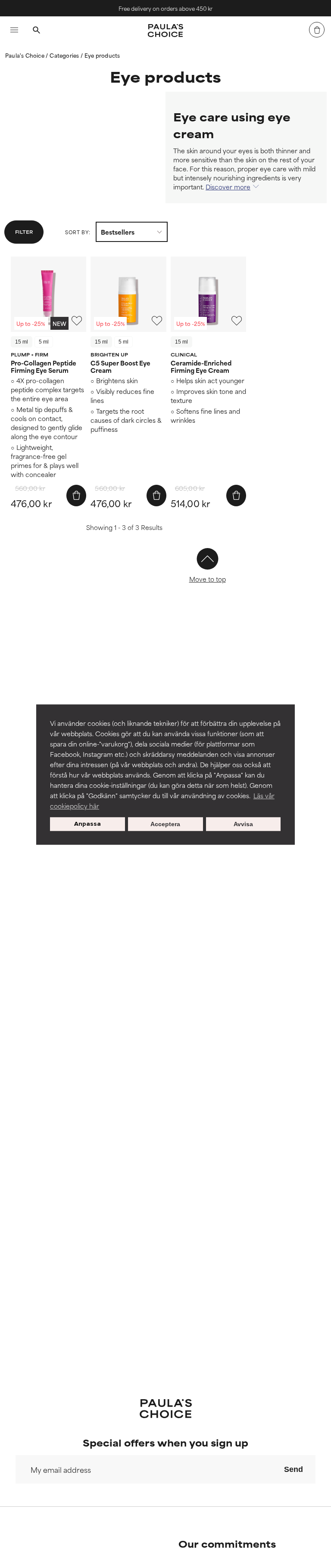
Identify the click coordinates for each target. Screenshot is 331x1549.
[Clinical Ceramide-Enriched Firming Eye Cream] (208, 294)
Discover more (228, 186)
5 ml (44, 342)
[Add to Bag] (76, 495)
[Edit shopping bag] (317, 29)
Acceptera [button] (165, 824)
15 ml (21, 342)
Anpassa (87, 823)
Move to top (207, 579)
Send (293, 1469)
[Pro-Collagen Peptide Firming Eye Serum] (48, 294)
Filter (24, 231)
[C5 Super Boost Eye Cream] (128, 294)
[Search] (36, 31)
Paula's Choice (25, 55)
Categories (65, 55)
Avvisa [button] (243, 824)
